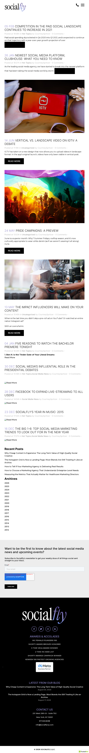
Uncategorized (27, 148)
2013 (7, 526)
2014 (7, 523)
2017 (7, 513)
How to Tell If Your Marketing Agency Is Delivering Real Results (34, 466)
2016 (7, 516)
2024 (7, 490)
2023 (7, 493)
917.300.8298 (44, 721)
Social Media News (40, 374)
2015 (7, 520)
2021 (7, 500)
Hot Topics (27, 34)
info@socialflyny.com (44, 725)
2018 (7, 510)
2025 (7, 486)
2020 (7, 503)
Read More (14, 45)
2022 (7, 496)
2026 (7, 483)
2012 (7, 530)
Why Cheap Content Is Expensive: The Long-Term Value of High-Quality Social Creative (44, 687)
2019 (7, 506)
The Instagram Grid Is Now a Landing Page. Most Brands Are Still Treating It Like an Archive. (44, 695)
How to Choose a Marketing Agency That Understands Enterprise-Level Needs (42, 470)
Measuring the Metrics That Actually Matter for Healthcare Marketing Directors (42, 474)
